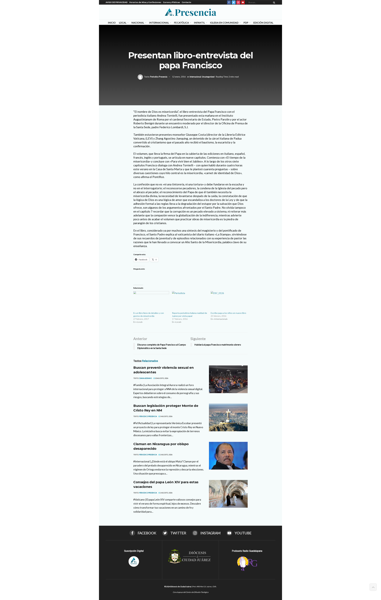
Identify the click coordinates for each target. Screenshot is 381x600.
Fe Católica (181, 22)
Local (122, 22)
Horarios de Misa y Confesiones (145, 2)
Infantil (199, 22)
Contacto (186, 2)
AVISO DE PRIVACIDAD (117, 2)
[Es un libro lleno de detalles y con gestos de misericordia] (151, 301)
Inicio (112, 22)
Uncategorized (208, 77)
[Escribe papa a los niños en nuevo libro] (228, 301)
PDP (245, 22)
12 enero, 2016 (179, 77)
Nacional (137, 22)
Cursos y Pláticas (171, 2)
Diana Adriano (145, 378)
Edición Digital (263, 22)
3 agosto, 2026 (166, 416)
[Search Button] (273, 2)
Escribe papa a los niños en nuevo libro (228, 313)
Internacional (159, 22)
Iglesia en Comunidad (224, 22)
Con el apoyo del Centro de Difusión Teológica (190, 592)
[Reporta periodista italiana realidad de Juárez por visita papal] (190, 301)
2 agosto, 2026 (166, 455)
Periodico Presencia (158, 77)
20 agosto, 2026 (161, 378)
